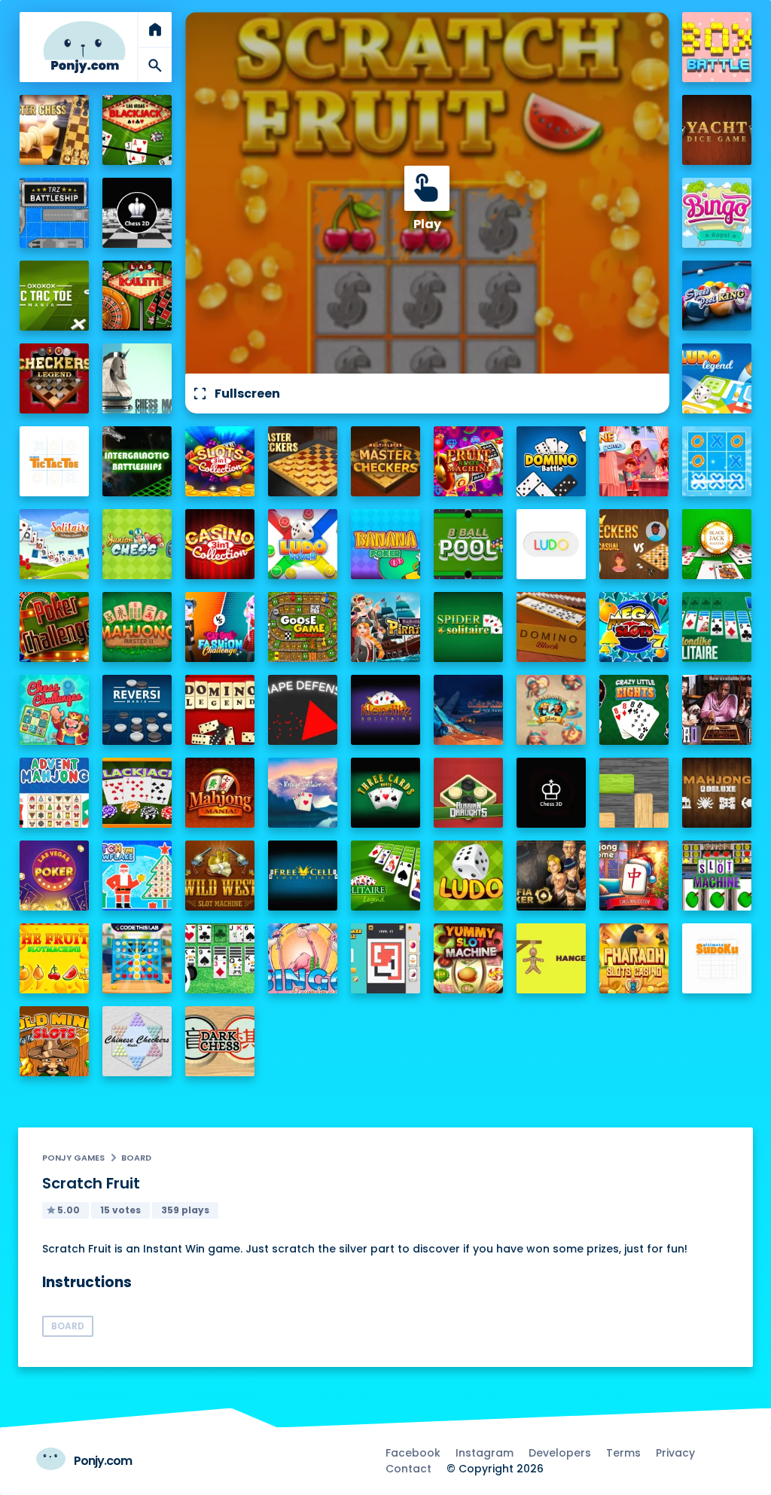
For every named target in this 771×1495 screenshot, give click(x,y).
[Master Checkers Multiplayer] (386, 461)
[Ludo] (552, 544)
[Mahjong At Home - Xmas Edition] (634, 876)
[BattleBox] (717, 47)
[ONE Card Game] (634, 461)
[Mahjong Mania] (220, 793)
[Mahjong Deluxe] (717, 793)
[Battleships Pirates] (386, 627)
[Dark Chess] (220, 1041)
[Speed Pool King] (717, 296)
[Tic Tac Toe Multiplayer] (717, 461)
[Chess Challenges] (55, 710)
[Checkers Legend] (55, 378)
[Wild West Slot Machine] (220, 876)
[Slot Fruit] (55, 958)
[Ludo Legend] (717, 378)
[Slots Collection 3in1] (220, 461)
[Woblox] (634, 793)
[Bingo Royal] (717, 213)
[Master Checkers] (303, 461)
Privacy (675, 1452)
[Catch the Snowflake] (137, 876)
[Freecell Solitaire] (303, 876)
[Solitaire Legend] (386, 876)
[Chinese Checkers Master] (137, 1041)
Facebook (413, 1452)
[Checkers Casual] (634, 544)
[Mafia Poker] (552, 876)
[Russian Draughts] (469, 793)
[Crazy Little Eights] (634, 710)
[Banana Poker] (386, 544)
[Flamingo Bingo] (303, 958)
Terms (623, 1452)
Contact (408, 1468)
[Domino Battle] (552, 461)
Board (136, 1158)
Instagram (484, 1452)
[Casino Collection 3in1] (220, 544)
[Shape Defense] (303, 710)
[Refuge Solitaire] (303, 793)
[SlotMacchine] (717, 876)
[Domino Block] (552, 627)
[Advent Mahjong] (55, 793)
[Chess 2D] (137, 213)
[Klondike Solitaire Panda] (220, 958)
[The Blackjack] (137, 793)
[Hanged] (552, 958)
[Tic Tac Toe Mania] (55, 296)
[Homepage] (84, 47)
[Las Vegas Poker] (55, 876)
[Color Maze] (386, 958)
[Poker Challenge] (55, 627)
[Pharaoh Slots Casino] (634, 958)
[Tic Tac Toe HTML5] (55, 461)
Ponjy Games (73, 1158)
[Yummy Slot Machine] (469, 958)
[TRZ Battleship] (55, 213)
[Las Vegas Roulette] (137, 296)
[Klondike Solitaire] (386, 710)
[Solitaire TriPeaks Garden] (55, 544)
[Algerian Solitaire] (469, 710)
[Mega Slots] (634, 627)
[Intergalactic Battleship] (137, 461)
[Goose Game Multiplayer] (303, 627)
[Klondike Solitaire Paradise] (717, 627)
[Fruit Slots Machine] (469, 461)
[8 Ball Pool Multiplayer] (469, 544)
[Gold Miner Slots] (55, 1041)
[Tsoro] (717, 710)
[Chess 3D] (552, 793)
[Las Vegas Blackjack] (137, 130)
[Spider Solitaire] (469, 627)
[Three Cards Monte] (386, 793)
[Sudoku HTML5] (717, 958)
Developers (560, 1452)
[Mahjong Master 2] (137, 627)
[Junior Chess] (137, 544)
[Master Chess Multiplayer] (55, 130)
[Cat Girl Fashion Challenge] (220, 627)
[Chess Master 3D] (137, 378)
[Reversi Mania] (137, 710)
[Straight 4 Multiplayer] (137, 958)
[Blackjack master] (717, 544)
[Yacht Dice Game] (717, 130)
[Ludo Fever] (303, 544)
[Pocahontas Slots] (552, 710)
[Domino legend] (220, 710)
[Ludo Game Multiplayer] (469, 876)
